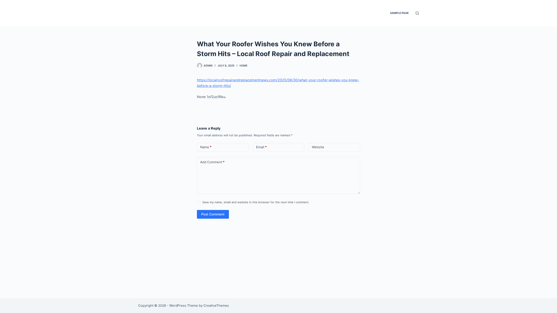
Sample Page (399, 13)
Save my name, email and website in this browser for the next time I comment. (255, 202)
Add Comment (212, 162)
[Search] (417, 13)
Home (243, 65)
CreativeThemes (216, 305)
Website (318, 147)
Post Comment (213, 214)
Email (261, 147)
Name (205, 147)
